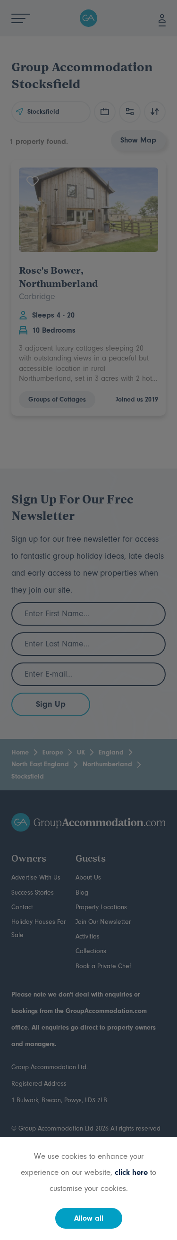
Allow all (88, 1218)
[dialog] (88, 620)
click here (131, 1172)
